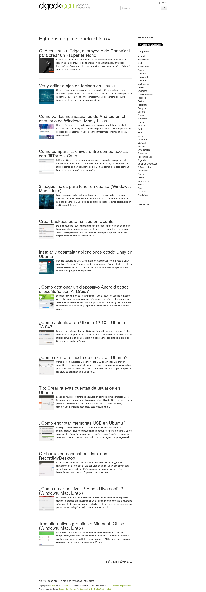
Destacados (143, 83)
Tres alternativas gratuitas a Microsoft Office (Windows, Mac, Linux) (81, 525)
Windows (142, 191)
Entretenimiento (145, 94)
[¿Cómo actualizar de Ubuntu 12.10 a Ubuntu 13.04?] (46, 336)
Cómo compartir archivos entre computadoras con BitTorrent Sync (83, 153)
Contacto (52, 581)
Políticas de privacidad (70, 581)
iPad (140, 128)
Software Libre (144, 167)
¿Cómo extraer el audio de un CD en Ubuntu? (83, 357)
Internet (141, 125)
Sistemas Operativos (147, 163)
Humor (141, 122)
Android (141, 56)
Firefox (141, 101)
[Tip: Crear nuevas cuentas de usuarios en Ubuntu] (46, 402)
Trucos (141, 174)
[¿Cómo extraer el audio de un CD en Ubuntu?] (46, 367)
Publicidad (89, 581)
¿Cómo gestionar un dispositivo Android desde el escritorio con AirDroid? (84, 289)
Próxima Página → (118, 562)
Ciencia (141, 69)
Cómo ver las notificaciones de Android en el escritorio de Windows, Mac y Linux (82, 118)
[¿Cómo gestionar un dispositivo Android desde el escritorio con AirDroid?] (46, 301)
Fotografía (142, 104)
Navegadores (144, 149)
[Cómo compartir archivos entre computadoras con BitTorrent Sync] (46, 165)
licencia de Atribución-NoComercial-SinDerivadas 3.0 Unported (85, 589)
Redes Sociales (145, 156)
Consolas (142, 73)
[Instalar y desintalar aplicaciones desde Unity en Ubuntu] (46, 266)
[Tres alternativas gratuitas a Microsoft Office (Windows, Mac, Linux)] (46, 538)
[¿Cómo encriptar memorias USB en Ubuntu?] (46, 433)
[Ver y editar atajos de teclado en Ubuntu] (46, 95)
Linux (140, 135)
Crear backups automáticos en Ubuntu (76, 221)
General (141, 111)
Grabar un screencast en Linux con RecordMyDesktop (73, 455)
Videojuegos (143, 181)
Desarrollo (142, 80)
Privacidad (142, 153)
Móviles (141, 146)
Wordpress (143, 194)
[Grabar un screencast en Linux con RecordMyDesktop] (46, 468)
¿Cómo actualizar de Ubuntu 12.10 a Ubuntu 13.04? (82, 324)
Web (140, 187)
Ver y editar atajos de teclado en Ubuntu (77, 85)
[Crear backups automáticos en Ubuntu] (46, 231)
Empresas (142, 90)
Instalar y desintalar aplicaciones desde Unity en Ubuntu (85, 254)
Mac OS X (142, 139)
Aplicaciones (143, 59)
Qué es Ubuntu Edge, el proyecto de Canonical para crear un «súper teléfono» (84, 52)
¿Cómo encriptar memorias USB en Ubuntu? (82, 423)
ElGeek (141, 87)
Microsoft (142, 142)
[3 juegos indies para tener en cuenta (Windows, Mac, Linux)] (46, 200)
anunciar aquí (143, 204)
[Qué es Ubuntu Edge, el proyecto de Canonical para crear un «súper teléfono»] (46, 65)
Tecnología (143, 170)
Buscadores (143, 66)
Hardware (142, 118)
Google (141, 115)
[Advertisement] (103, 21)
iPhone (141, 132)
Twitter (141, 177)
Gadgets (142, 108)
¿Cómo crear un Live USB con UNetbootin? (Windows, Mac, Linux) (81, 490)
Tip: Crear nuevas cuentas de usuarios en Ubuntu (79, 390)
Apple (140, 63)
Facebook (142, 97)
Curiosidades (144, 76)
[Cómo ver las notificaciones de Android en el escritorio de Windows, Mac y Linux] (46, 130)
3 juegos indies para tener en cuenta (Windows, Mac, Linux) (85, 188)
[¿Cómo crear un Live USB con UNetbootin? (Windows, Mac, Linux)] (46, 503)
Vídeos (141, 184)
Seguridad (142, 160)
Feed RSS (67, 585)
